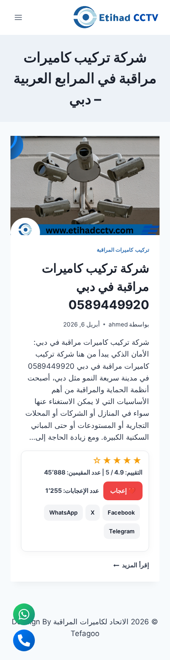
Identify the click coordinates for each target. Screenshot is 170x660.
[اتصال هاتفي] (24, 640)
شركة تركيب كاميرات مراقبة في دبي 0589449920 (95, 286)
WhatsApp (63, 512)
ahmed (118, 324)
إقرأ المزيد (131, 565)
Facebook (121, 512)
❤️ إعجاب (123, 490)
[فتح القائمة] (18, 17)
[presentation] (85, 185)
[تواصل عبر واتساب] (24, 614)
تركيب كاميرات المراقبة (123, 249)
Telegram (122, 531)
